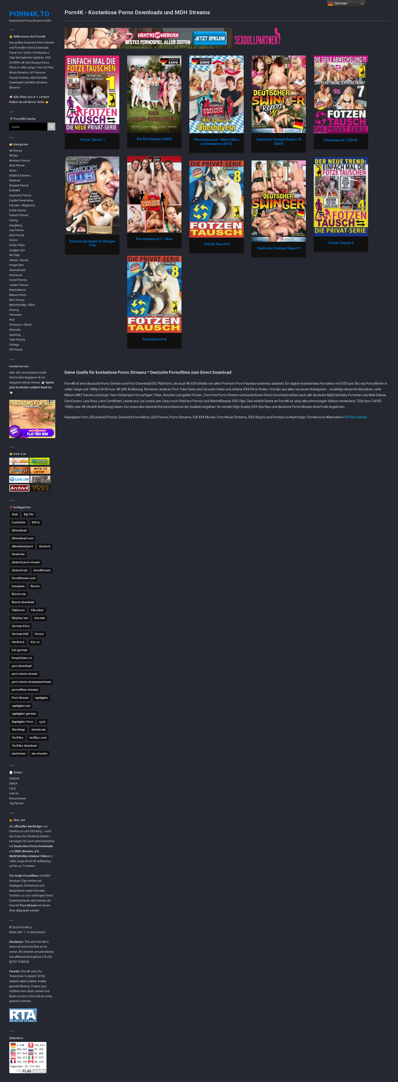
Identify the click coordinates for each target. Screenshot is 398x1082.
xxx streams (39, 753)
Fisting (13, 220)
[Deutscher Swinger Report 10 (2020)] (278, 94)
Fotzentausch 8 (154, 339)
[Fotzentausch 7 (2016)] (341, 94)
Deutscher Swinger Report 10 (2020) (279, 141)
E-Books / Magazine (22, 205)
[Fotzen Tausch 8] (216, 199)
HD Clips (14, 255)
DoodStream (42, 570)
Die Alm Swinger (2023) (154, 139)
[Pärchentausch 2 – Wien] (154, 194)
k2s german (19, 650)
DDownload (19, 530)
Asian (13, 170)
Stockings (18, 729)
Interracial (15, 275)
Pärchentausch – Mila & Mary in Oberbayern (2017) (216, 142)
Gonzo (13, 240)
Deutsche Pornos (20, 195)
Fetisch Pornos (18, 215)
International (17, 270)
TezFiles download (24, 745)
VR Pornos (16, 349)
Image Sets (16, 265)
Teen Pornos (17, 339)
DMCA (13, 783)
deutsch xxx (19, 570)
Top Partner (16, 803)
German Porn (20, 626)
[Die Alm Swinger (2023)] (154, 94)
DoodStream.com (23, 578)
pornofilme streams (25, 689)
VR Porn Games (355, 417)
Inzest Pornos (18, 280)
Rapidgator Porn (22, 721)
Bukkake (14, 190)
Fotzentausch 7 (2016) (341, 140)
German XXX (20, 634)
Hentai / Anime (18, 260)
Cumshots (19, 522)
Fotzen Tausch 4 (341, 243)
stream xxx (38, 729)
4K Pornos (15, 150)
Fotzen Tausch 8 (216, 244)
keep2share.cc (22, 658)
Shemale (14, 329)
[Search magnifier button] (51, 126)
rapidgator (41, 697)
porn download (21, 666)
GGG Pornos (16, 235)
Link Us (13, 793)
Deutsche (18, 554)
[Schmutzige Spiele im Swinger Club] (92, 195)
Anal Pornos (17, 165)
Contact (14, 778)
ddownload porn (22, 546)
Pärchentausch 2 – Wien (154, 239)
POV (12, 319)
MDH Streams (24, 851)
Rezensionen (17, 798)
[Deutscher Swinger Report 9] (278, 201)
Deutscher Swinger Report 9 (279, 248)
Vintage (14, 344)
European (18, 586)
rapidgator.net (21, 706)
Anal (15, 514)
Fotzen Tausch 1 (92, 140)
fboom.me (19, 594)
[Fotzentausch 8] (154, 294)
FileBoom (18, 610)
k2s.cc (35, 642)
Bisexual (14, 180)
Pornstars (15, 314)
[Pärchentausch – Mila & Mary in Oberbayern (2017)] (216, 94)
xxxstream (18, 753)
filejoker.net (20, 618)
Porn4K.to (29, 13)
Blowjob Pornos (19, 185)
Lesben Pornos (18, 285)
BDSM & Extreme (19, 175)
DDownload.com (22, 538)
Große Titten (17, 245)
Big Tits (29, 514)
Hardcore (18, 642)
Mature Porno (17, 295)
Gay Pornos (16, 230)
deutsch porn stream (26, 562)
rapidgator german (24, 713)
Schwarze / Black (20, 324)
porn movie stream (24, 673)
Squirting (14, 334)
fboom (35, 586)
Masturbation (17, 290)
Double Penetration (21, 200)
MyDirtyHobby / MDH (22, 305)
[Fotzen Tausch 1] (92, 94)
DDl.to (36, 522)
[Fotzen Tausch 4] (341, 196)
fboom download (23, 602)
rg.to (42, 721)
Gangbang (15, 225)
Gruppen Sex (17, 250)
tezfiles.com (38, 737)
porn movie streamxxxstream (31, 682)
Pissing (14, 310)
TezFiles (17, 737)
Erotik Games (17, 210)
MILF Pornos (17, 300)
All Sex (13, 155)
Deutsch (44, 546)
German (39, 618)
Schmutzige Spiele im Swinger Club (92, 243)
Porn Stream (20, 697)
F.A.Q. (12, 788)
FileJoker (37, 610)
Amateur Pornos (19, 160)
